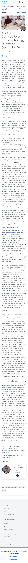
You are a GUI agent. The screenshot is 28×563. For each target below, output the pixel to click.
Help (5, 526)
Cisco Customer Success (11, 487)
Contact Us (6, 508)
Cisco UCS (21, 487)
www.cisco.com (6, 457)
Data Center (11, 6)
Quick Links (7, 502)
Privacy (5, 532)
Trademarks (6, 541)
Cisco (3, 114)
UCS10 (4, 490)
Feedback (6, 523)
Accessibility (6, 539)
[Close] (26, 549)
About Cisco (6, 505)
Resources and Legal (9, 519)
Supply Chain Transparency (10, 544)
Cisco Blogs (11, 2)
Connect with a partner (9, 514)
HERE (7, 452)
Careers (5, 511)
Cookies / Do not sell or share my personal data (11, 535)
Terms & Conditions (8, 529)
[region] (14, 555)
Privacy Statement (13, 556)
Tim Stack (4, 56)
